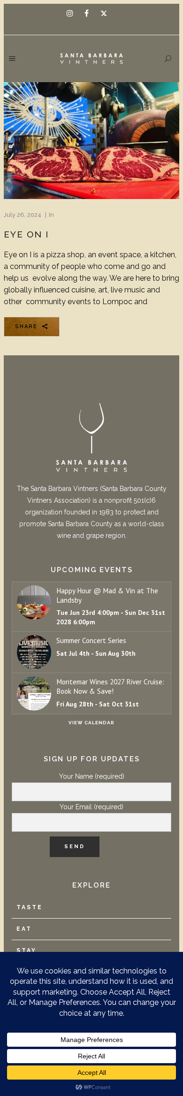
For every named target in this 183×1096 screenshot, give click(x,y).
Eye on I (26, 234)
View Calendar (91, 722)
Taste (29, 907)
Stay (26, 950)
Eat (24, 929)
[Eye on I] (91, 140)
